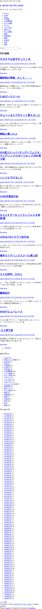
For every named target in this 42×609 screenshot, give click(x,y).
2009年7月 (7, 532)
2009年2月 (7, 543)
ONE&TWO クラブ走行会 (14, 237)
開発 (5, 44)
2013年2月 (7, 464)
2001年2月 (7, 562)
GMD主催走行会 (9, 196)
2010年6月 (7, 513)
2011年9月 (7, 492)
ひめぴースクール (10, 96)
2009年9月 (7, 528)
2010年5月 (7, 515)
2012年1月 (7, 486)
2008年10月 (8, 549)
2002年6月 (7, 554)
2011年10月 (8, 490)
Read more (3, 73)
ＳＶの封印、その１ (11, 274)
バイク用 (3, 602)
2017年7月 (7, 418)
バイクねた (8, 27)
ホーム (6, 13)
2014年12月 (8, 439)
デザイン (7, 377)
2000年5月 (7, 577)
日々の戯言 (8, 32)
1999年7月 (7, 598)
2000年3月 (7, 581)
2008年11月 (8, 547)
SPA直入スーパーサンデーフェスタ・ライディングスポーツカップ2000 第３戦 (21, 155)
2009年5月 (7, 537)
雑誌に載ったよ (9, 133)
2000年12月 (8, 564)
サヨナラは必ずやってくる (15, 59)
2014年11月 (8, 441)
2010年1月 (7, 524)
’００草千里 (6, 330)
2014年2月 (7, 450)
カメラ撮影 (8, 23)
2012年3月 (7, 484)
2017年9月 (7, 416)
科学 (5, 42)
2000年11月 (8, 566)
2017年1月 (7, 420)
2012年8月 (7, 473)
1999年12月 (8, 588)
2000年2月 (7, 583)
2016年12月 (8, 422)
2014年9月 (7, 445)
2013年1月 (7, 467)
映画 (5, 34)
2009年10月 (8, 526)
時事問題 (7, 36)
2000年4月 (7, 579)
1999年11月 (8, 590)
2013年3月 (7, 462)
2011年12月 (8, 488)
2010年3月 (7, 520)
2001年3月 (7, 560)
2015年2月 (7, 435)
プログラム (8, 382)
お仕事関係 (8, 21)
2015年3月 (7, 433)
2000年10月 (8, 568)
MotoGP (7, 362)
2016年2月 (7, 428)
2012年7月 (7, 475)
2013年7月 (7, 458)
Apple (6, 15)
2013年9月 (7, 456)
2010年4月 (7, 518)
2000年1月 (7, 585)
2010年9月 (7, 507)
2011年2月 (7, 496)
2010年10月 (8, 505)
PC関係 (6, 19)
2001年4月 (7, 558)
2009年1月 (7, 545)
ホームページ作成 (10, 384)
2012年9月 (7, 471)
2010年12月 (8, 501)
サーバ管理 (8, 375)
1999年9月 (7, 594)
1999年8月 (7, 596)
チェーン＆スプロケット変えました (20, 115)
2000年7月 (7, 575)
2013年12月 (8, 454)
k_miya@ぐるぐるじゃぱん (12, 5)
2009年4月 (7, 539)
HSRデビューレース (11, 311)
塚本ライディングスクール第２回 (19, 255)
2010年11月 (8, 503)
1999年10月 (8, 592)
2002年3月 (7, 556)
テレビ (6, 25)
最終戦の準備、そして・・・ (16, 77)
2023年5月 (7, 414)
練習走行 (5, 293)
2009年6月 (7, 535)
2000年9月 (7, 571)
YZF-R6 (7, 369)
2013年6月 (7, 460)
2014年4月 (7, 448)
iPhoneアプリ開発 (10, 360)
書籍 (5, 38)
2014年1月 (7, 452)
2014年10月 (8, 443)
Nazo (6, 17)
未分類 (6, 40)
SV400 (33, 63)
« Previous (7, 348)
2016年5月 (7, 424)
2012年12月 (8, 469)
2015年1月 (7, 437)
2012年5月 (7, 479)
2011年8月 (7, 494)
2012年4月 (7, 481)
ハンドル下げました (11, 177)
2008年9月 (7, 552)
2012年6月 (7, 477)
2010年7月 (7, 511)
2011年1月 (7, 498)
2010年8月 (7, 509)
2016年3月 (7, 426)
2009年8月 (7, 530)
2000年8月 (7, 573)
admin (2, 63)
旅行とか (7, 29)
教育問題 (7, 386)
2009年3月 (7, 541)
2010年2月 (7, 522)
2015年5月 (7, 431)
